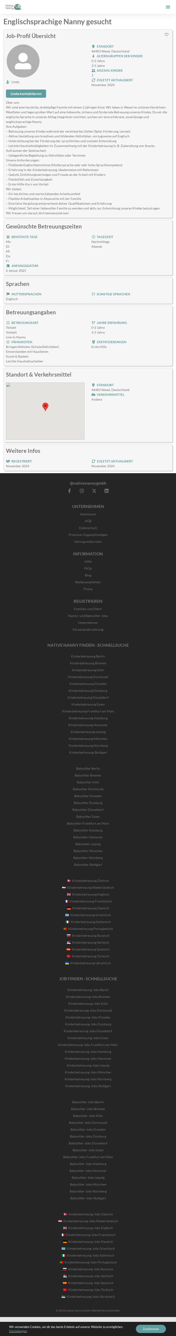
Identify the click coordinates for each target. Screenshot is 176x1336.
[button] (168, 6)
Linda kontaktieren (26, 93)
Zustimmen (151, 1329)
